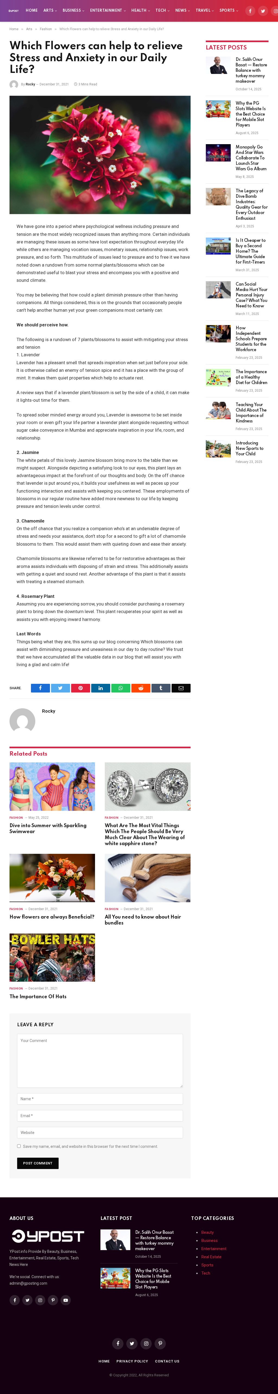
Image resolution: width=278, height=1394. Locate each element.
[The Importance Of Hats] (52, 958)
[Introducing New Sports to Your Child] (218, 449)
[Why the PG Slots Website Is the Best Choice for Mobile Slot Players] (218, 109)
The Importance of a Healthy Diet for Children (251, 377)
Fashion (16, 818)
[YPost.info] (13, 10)
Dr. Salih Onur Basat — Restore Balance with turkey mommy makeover (251, 71)
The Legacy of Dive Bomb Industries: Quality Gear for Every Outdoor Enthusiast (251, 205)
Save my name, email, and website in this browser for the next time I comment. (90, 1146)
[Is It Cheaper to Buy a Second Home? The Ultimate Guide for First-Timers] (218, 246)
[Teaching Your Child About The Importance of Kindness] (218, 410)
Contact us (167, 1361)
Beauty (207, 1232)
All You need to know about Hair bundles (143, 920)
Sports (227, 11)
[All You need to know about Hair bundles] (147, 878)
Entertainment (106, 11)
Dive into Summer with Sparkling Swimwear (48, 828)
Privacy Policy (132, 1361)
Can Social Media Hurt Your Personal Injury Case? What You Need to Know (251, 295)
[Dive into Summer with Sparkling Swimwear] (52, 786)
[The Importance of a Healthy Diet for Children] (218, 377)
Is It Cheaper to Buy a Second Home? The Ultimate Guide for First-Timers (251, 252)
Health (138, 11)
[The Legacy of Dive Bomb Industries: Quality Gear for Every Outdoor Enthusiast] (218, 196)
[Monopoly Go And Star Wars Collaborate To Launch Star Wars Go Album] (218, 153)
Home (32, 11)
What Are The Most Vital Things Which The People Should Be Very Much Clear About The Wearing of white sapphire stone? (145, 834)
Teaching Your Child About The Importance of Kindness (251, 413)
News (181, 11)
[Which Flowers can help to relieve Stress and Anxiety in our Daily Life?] (100, 155)
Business (72, 11)
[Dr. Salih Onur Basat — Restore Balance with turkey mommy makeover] (218, 65)
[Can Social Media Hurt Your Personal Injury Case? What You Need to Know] (218, 290)
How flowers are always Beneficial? (52, 917)
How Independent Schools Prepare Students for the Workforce (251, 339)
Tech (161, 11)
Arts (48, 11)
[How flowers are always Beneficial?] (52, 878)
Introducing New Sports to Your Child (250, 448)
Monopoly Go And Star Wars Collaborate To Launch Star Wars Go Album (251, 158)
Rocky (30, 84)
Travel (203, 11)
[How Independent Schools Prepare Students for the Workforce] (218, 333)
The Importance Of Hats (38, 996)
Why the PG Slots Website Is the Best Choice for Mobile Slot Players (251, 114)
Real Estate (211, 1256)
